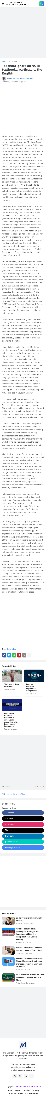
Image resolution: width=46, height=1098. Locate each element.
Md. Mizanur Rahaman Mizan (14, 794)
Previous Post (9, 787)
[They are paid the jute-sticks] (12, 676)
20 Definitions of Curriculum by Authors (29, 919)
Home (4, 62)
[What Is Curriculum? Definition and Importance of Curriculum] (8, 950)
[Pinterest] (19, 655)
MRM (20, 1093)
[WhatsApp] (14, 655)
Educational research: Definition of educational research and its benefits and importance (11, 719)
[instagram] (20, 1076)
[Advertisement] (23, 32)
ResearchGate (12, 842)
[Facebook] (4, 655)
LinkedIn (10, 836)
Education (13, 62)
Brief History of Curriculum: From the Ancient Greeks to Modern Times (30, 977)
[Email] (24, 655)
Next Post (38, 787)
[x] (31, 1076)
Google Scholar (13, 848)
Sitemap (12, 1093)
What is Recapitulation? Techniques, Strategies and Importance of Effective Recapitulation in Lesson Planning (27, 934)
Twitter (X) (9, 819)
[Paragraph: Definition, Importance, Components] (34, 676)
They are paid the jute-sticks (11, 685)
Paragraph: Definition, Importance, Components (31, 687)
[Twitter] (9, 655)
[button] (3, 4)
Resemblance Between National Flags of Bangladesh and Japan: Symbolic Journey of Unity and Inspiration (29, 963)
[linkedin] (26, 1076)
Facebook (10, 813)
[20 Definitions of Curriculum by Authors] (8, 921)
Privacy (36, 1090)
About (17, 1090)
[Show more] (29, 655)
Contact (26, 1090)
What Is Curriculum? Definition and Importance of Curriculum (29, 949)
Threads (8, 830)
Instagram (10, 824)
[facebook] (14, 1076)
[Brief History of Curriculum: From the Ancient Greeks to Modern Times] (8, 977)
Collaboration (31, 1093)
